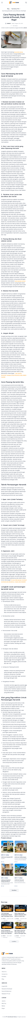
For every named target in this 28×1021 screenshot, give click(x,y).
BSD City (4, 1003)
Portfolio (4, 976)
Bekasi (3, 1006)
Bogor (3, 1008)
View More (14, 890)
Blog (8, 8)
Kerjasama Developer (7, 988)
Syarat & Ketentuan (6, 991)
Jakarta (3, 1001)
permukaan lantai (20, 281)
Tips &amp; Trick (15, 8)
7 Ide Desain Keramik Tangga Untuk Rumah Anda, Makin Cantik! (13, 375)
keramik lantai (18, 52)
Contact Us (4, 974)
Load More (14, 941)
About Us (4, 971)
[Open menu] (2, 2)
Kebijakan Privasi (6, 993)
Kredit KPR (4, 986)
